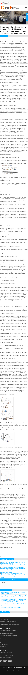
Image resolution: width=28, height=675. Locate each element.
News (3, 582)
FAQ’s (18, 670)
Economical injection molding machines (8, 621)
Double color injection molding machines (8, 635)
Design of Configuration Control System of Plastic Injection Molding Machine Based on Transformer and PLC (13, 565)
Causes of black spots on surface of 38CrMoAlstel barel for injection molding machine (14, 604)
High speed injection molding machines (8, 630)
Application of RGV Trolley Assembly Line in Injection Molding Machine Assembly (12, 563)
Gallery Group (3, 646)
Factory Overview (4, 644)
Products (13, 670)
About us (9, 670)
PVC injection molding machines (6, 633)
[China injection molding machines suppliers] (10, 8)
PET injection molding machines (6, 632)
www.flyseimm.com (7, 657)
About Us (2, 641)
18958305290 (5, 3)
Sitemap (14, 669)
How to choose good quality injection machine (11, 573)
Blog (1, 548)
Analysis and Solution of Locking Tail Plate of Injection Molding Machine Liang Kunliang (7, 555)
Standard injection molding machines (7, 622)
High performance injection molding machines (9, 624)
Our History (2, 642)
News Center (23, 670)
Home (4, 670)
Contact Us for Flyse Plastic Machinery (14, 671)
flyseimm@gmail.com (14, 3)
